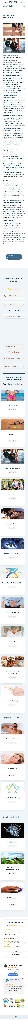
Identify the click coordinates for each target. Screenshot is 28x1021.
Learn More (12, 409)
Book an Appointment (12, 257)
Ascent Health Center (15, 965)
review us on (12, 974)
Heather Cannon (14, 979)
